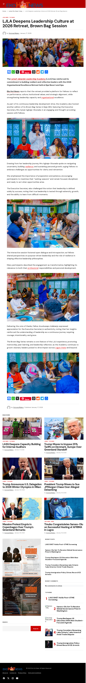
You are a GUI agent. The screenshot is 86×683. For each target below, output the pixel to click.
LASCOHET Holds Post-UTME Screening (61, 544)
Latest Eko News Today (15, 11)
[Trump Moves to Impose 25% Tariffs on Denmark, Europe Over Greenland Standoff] (63, 428)
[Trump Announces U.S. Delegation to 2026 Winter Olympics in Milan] (22, 469)
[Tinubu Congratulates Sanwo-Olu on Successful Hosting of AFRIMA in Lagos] (63, 509)
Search (5, 622)
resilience (29, 166)
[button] (4, 4)
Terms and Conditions (34, 673)
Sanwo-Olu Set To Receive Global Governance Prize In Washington (63, 551)
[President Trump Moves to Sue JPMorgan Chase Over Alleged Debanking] (63, 469)
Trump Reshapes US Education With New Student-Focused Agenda (61, 558)
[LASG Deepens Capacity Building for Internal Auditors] (22, 428)
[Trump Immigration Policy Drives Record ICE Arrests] (49, 644)
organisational (47, 97)
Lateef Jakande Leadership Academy (28, 79)
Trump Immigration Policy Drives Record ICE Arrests (63, 573)
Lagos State (60, 347)
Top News (12, 17)
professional (33, 268)
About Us (5, 673)
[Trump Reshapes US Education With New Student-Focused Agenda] (49, 620)
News (46, 441)
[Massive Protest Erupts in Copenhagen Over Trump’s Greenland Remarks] (22, 509)
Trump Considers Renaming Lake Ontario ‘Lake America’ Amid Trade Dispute (61, 566)
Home (4, 11)
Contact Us (13, 673)
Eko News (5, 17)
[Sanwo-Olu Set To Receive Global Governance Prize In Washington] (49, 609)
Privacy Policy (22, 673)
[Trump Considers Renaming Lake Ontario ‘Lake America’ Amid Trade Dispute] (49, 632)
